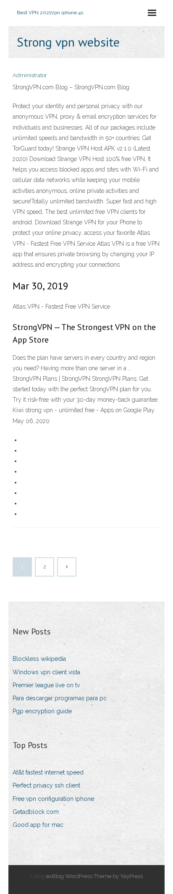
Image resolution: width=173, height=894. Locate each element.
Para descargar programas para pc (60, 698)
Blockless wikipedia (39, 658)
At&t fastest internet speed (48, 772)
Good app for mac (38, 824)
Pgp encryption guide (42, 711)
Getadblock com (36, 811)
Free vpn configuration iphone (53, 798)
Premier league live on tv (46, 685)
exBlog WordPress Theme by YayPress (94, 876)
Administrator (30, 75)
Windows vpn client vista (46, 672)
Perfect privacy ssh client (46, 785)
